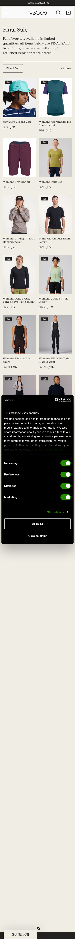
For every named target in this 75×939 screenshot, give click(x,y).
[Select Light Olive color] (44, 172)
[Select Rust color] (21, 289)
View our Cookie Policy (47, 449)
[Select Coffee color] (52, 172)
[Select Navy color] (8, 172)
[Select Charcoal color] (21, 172)
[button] (20, 934)
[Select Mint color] (8, 112)
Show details (55, 512)
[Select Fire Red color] (16, 229)
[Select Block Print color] (12, 112)
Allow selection (38, 535)
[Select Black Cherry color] (16, 172)
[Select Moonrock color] (8, 229)
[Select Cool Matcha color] (44, 289)
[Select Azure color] (48, 289)
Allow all (37, 523)
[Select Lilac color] (12, 289)
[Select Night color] (48, 112)
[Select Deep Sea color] (44, 112)
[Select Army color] (48, 172)
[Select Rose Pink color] (52, 289)
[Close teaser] (38, 929)
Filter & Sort (12, 68)
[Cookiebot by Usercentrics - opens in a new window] (55, 400)
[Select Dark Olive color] (12, 172)
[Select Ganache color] (8, 348)
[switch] (65, 474)
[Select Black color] (44, 229)
